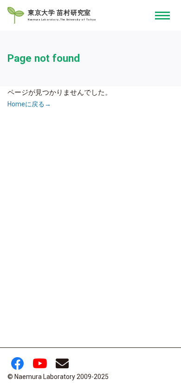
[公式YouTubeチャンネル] (40, 366)
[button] (162, 15)
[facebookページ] (17, 366)
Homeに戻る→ (29, 104)
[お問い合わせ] (62, 366)
